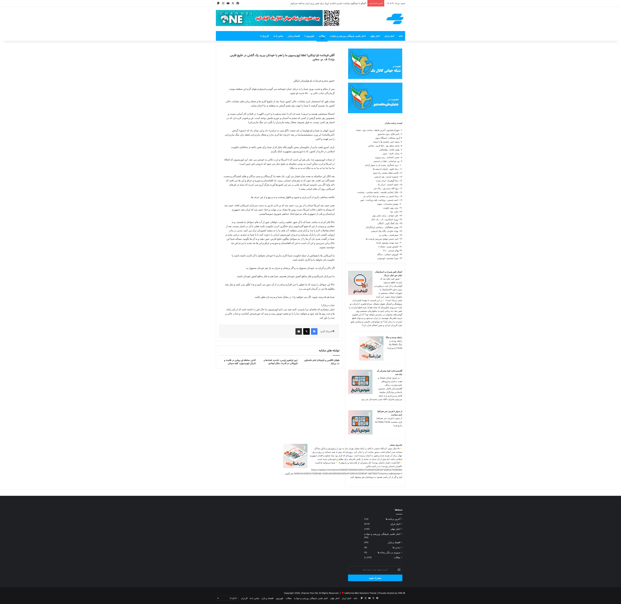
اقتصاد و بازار (294, 35)
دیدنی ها (396, 547)
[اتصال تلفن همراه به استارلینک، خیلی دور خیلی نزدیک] (360, 294)
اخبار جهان (375, 35)
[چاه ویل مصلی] (295, 467)
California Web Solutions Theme (360, 593)
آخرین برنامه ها (393, 519)
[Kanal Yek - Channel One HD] (395, 19)
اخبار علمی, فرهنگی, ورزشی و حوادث (348, 35)
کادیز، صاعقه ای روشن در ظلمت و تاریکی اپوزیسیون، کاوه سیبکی (240, 361)
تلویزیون (310, 35)
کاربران (265, 35)
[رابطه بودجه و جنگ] (371, 359)
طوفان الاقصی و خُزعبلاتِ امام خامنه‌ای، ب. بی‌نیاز (321, 361)
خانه (401, 35)
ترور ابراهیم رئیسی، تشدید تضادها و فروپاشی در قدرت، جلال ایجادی (281, 361)
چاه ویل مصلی (396, 445)
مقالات (322, 35)
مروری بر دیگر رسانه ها (389, 552)
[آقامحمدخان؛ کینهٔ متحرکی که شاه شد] (360, 393)
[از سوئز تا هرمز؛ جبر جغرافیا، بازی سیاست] (360, 433)
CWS (400, 593)
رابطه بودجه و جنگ (394, 337)
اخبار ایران (389, 35)
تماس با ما (278, 35)
